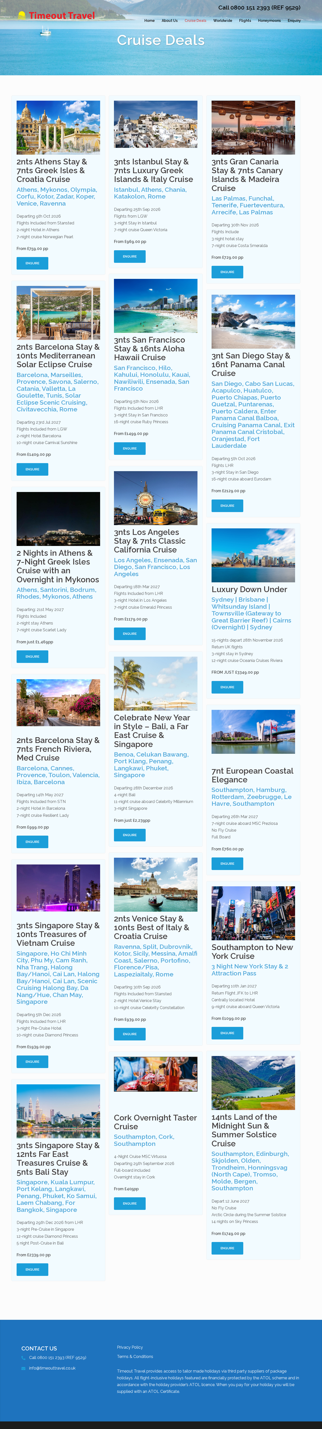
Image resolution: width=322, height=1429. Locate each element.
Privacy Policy (130, 1347)
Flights (245, 21)
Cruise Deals (195, 21)
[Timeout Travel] (63, 20)
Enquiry (294, 21)
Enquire (32, 263)
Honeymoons (269, 21)
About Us (170, 21)
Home (149, 21)
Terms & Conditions (135, 1356)
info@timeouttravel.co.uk (52, 1368)
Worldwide (222, 21)
